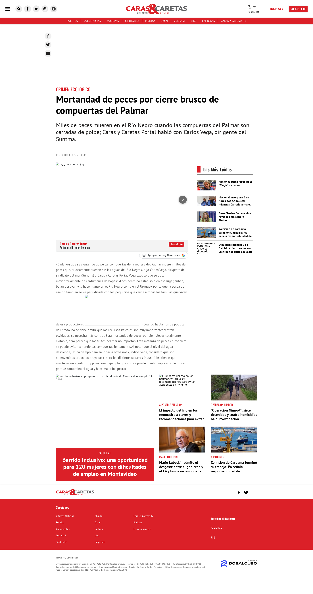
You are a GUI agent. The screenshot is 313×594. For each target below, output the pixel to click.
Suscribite (176, 244)
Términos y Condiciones (67, 557)
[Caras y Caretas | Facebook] (27, 8)
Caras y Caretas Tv (233, 20)
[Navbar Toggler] (10, 9)
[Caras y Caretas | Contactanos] (253, 492)
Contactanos (217, 528)
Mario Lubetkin (168, 457)
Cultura (179, 20)
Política (72, 20)
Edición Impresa (142, 529)
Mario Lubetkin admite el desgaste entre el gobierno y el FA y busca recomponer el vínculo (181, 469)
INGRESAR (276, 9)
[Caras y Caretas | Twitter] (36, 8)
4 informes (217, 457)
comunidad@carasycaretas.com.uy (81, 567)
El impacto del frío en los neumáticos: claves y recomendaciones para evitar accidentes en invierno (181, 417)
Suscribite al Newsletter (223, 518)
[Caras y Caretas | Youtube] (53, 8)
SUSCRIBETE (298, 9)
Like (193, 20)
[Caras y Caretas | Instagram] (44, 8)
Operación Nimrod (222, 404)
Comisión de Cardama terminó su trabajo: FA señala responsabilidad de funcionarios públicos (235, 234)
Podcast (137, 522)
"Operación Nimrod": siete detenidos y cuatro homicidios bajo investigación (234, 414)
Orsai (164, 20)
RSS (213, 537)
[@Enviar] (48, 53)
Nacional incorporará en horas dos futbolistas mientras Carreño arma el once (235, 203)
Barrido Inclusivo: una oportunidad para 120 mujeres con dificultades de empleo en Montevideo (105, 466)
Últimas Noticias (65, 516)
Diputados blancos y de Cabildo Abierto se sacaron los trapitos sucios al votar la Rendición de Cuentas (235, 250)
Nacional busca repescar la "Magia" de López (235, 183)
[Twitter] (48, 44)
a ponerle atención (170, 404)
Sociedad (113, 20)
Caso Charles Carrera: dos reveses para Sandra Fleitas (235, 216)
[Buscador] (18, 8)
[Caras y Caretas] (75, 495)
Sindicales (132, 20)
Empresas (208, 20)
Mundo (150, 20)
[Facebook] (48, 36)
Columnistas (92, 20)
